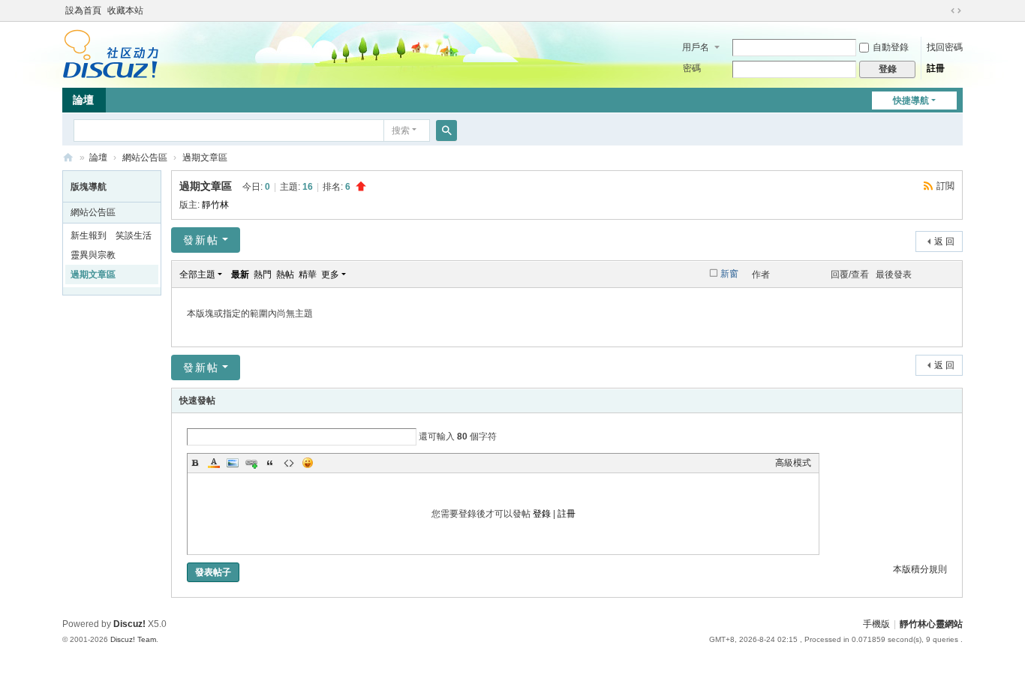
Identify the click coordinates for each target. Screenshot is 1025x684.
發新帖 (201, 240)
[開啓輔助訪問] (941, 10)
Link (251, 462)
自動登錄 (891, 47)
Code (288, 462)
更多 (330, 274)
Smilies (307, 462)
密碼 (692, 68)
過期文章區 (204, 157)
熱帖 (285, 274)
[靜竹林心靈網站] (110, 53)
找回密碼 (945, 47)
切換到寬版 (956, 10)
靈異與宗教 (93, 255)
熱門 (263, 274)
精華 (308, 274)
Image (232, 462)
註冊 (936, 68)
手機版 (876, 624)
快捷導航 (911, 100)
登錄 (542, 513)
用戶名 (695, 47)
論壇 (83, 100)
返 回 (944, 241)
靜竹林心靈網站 (68, 158)
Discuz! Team (133, 639)
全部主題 (197, 274)
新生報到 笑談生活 (111, 235)
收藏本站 (125, 10)
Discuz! (129, 624)
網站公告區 (144, 157)
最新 (240, 274)
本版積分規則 (920, 569)
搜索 (401, 130)
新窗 (729, 273)
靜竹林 (215, 205)
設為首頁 (83, 10)
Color (213, 462)
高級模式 (793, 463)
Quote (270, 462)
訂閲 (945, 186)
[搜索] (446, 130)
